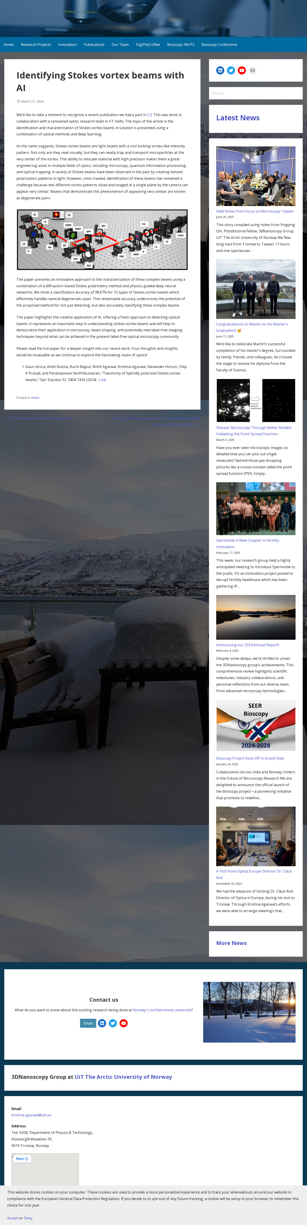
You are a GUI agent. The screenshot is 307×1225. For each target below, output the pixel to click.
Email (88, 1023)
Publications (94, 44)
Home (9, 44)
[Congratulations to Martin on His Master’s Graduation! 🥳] (256, 290)
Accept (12, 1218)
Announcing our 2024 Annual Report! (247, 644)
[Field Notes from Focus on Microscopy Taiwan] (256, 177)
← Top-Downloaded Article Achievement (38, 418)
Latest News (238, 117)
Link (102, 379)
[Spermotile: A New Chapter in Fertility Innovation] (256, 509)
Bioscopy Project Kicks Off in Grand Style (250, 758)
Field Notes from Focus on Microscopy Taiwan (255, 211)
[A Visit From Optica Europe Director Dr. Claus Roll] (256, 837)
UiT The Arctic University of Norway (123, 1076)
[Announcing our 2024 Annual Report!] (256, 618)
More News (231, 943)
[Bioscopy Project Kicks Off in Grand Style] (256, 727)
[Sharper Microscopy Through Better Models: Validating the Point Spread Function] (256, 401)
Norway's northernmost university (162, 1009)
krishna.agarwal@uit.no (31, 1115)
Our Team (120, 44)
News (35, 397)
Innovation (67, 44)
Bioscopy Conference (219, 44)
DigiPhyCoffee (148, 44)
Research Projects (36, 44)
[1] (149, 114)
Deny (28, 1218)
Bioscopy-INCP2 (180, 44)
